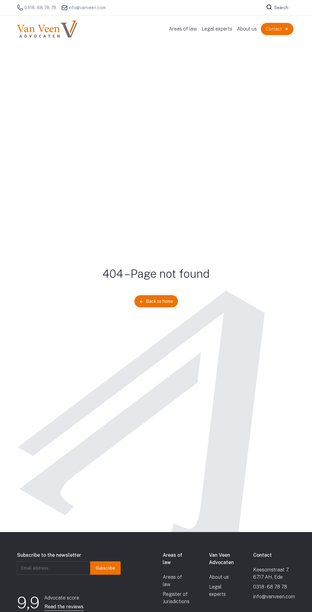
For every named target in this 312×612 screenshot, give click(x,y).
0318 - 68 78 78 (40, 7)
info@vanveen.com (87, 7)
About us (219, 577)
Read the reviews (63, 607)
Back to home (159, 301)
